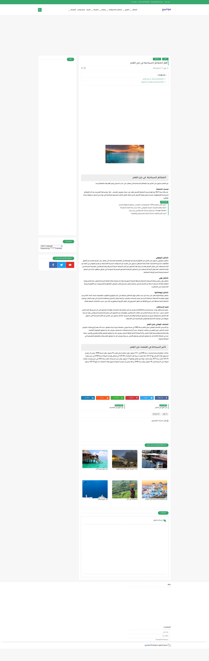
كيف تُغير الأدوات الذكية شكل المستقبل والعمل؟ (148, 214)
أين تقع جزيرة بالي (102, 469)
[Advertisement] (104, 36)
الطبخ (127, 10)
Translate (58, 249)
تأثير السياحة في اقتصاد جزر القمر (152, 82)
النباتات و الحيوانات (115, 10)
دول (165, 59)
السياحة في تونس (160, 469)
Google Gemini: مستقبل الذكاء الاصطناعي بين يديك (147, 211)
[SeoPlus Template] (169, 645)
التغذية (73, 10)
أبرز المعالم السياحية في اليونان (156, 499)
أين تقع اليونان (103, 499)
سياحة (157, 59)
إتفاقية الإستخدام (143, 2)
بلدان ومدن (81, 10)
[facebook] (53, 265)
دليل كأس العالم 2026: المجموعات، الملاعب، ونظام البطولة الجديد (142, 205)
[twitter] (61, 265)
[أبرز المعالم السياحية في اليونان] (154, 489)
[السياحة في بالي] (124, 489)
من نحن (167, 2)
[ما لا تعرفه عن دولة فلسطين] (124, 459)
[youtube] (70, 265)
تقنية (88, 10)
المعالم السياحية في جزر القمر (153, 79)
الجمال (134, 10)
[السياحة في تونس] (154, 459)
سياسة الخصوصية (157, 2)
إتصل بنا (134, 2)
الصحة (95, 10)
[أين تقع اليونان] (95, 489)
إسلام (103, 10)
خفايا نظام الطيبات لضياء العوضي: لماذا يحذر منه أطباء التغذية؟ (143, 208)
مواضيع (166, 9)
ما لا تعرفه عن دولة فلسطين (126, 469)
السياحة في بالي (132, 499)
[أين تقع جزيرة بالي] (95, 459)
